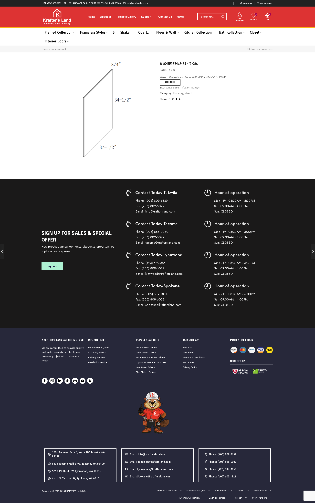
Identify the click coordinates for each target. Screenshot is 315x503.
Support (146, 16)
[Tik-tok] (67, 381)
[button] (52, 266)
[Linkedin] (60, 381)
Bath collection (230, 32)
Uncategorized (58, 49)
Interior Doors (55, 41)
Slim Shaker (122, 32)
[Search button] (223, 16)
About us (106, 16)
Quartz (143, 32)
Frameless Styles (92, 32)
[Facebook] (45, 381)
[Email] (75, 381)
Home (91, 16)
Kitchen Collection (198, 32)
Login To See (170, 82)
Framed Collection (59, 32)
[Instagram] (52, 381)
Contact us (165, 16)
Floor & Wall (166, 32)
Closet (254, 32)
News (180, 16)
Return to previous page (261, 49)
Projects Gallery (126, 16)
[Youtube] (82, 381)
